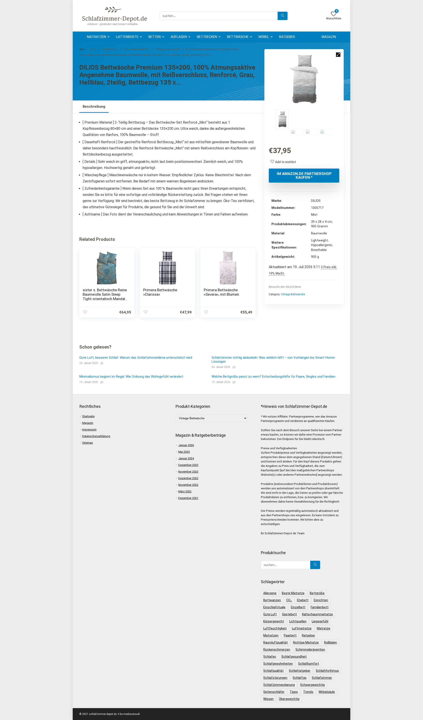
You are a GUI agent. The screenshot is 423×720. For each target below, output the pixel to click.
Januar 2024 (186, 458)
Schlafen (269, 656)
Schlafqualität (273, 670)
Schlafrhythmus (327, 670)
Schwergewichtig (312, 685)
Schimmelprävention (310, 649)
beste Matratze (293, 593)
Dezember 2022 (188, 478)
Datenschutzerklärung (96, 436)
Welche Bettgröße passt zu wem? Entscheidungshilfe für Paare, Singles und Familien (273, 377)
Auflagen (179, 37)
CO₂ (289, 600)
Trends (308, 692)
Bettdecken (207, 37)
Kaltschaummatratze (317, 614)
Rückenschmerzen (276, 649)
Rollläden (330, 642)
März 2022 (184, 491)
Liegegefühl (320, 621)
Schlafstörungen (275, 677)
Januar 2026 (186, 445)
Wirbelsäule (327, 692)
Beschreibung (94, 106)
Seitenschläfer (273, 692)
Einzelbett (298, 607)
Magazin (329, 37)
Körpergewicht (273, 621)
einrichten (321, 600)
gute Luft (270, 614)
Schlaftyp (299, 677)
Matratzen (96, 37)
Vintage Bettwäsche (168, 49)
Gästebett (289, 614)
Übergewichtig (289, 699)
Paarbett (290, 635)
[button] (338, 54)
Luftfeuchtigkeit (275, 628)
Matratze (323, 628)
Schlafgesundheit (294, 656)
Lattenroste (127, 37)
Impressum (89, 429)
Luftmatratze (302, 628)
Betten (154, 37)
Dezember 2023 (188, 465)
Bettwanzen (272, 600)
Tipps (294, 692)
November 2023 (188, 471)
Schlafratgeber (299, 670)
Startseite (88, 416)
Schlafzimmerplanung (279, 685)
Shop (93, 49)
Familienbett (319, 607)
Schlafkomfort (308, 663)
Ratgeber (287, 37)
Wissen (268, 699)
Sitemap (87, 442)
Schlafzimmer (322, 677)
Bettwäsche (238, 37)
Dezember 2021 (188, 498)
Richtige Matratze (306, 642)
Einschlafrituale (274, 607)
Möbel (264, 37)
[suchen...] (283, 16)
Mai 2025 (184, 451)
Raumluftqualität (275, 642)
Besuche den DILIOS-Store (285, 286)
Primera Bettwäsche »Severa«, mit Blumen (221, 292)
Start (82, 49)
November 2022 (188, 484)
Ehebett (302, 600)
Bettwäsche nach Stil (136, 49)
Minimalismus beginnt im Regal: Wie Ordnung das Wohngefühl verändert (131, 377)
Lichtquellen (297, 621)
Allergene (269, 593)
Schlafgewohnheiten (278, 663)
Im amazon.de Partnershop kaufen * (304, 175)
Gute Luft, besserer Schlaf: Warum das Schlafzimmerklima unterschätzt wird (135, 358)
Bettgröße (317, 593)
